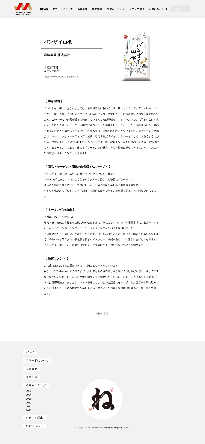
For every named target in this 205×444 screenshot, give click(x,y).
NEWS (44, 9)
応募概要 (82, 9)
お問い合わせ (156, 9)
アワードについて (63, 9)
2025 (28, 391)
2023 (28, 398)
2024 (28, 395)
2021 (28, 406)
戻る (106, 313)
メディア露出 (137, 9)
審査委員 (97, 9)
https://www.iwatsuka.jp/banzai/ (61, 76)
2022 (28, 402)
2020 (28, 410)
